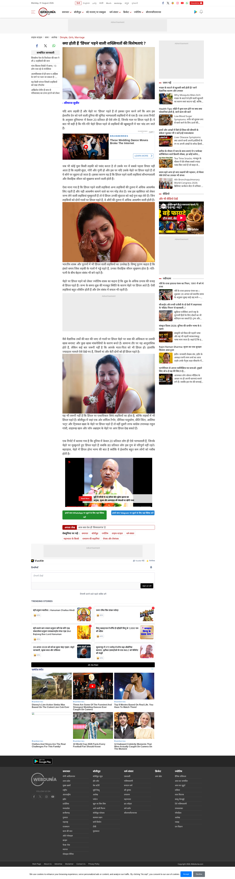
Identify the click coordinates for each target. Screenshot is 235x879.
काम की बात (67, 831)
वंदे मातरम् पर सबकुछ (96, 12)
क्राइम (65, 840)
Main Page (36, 864)
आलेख (54, 37)
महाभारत (127, 799)
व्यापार (65, 849)
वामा (47, 37)
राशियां (177, 790)
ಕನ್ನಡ (127, 3)
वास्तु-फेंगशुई (179, 799)
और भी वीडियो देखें (168, 199)
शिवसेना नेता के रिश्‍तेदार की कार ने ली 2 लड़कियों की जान (45, 59)
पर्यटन (95, 799)
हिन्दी (78, 3)
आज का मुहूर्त (180, 785)
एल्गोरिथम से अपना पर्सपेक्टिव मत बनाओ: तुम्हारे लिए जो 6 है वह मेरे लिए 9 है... (180, 369)
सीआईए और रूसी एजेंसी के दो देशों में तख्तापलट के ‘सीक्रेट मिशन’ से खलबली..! (180, 306)
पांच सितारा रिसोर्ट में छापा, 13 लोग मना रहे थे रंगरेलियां (43, 67)
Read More (85, 498)
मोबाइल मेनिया (68, 854)
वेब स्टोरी (96, 785)
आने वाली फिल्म (99, 808)
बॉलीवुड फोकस (98, 812)
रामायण (127, 794)
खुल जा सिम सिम (99, 803)
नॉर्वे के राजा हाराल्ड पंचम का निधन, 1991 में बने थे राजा (181, 285)
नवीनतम (167, 278)
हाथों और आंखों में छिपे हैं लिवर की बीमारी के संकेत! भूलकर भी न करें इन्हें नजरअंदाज (178, 131)
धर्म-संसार (113, 12)
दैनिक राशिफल (180, 776)
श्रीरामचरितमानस (153, 12)
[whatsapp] (53, 45)
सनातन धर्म (128, 785)
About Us (48, 864)
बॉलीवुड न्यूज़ (98, 776)
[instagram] (177, 3)
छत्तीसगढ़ (66, 812)
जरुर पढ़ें (167, 82)
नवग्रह (177, 822)
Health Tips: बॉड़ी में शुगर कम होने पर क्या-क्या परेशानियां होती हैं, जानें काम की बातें (180, 110)
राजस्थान (66, 826)
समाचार (65, 12)
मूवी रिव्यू (96, 790)
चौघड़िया (178, 812)
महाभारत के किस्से (71, 538)
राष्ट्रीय (65, 790)
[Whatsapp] (187, 3)
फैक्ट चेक (66, 844)
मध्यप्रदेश (66, 808)
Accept (186, 874)
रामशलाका (179, 808)
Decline (199, 874)
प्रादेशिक (66, 803)
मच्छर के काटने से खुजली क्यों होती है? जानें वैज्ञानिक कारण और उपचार (178, 89)
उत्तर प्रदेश (66, 780)
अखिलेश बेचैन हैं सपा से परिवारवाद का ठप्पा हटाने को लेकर (45, 91)
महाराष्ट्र (65, 822)
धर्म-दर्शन (127, 808)
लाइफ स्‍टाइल (36, 37)
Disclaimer (69, 864)
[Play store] (195, 11)
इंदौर (64, 799)
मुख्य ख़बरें (67, 785)
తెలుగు (108, 3)
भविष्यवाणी (128, 780)
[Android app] (42, 761)
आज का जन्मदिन (181, 780)
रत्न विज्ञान (179, 826)
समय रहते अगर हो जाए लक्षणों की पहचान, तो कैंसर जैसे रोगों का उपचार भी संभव (181, 174)
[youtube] (182, 3)
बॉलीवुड (77, 12)
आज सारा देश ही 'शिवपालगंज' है (92, 527)
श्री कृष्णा (127, 790)
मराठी (101, 3)
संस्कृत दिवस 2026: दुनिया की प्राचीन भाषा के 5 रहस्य (180, 327)
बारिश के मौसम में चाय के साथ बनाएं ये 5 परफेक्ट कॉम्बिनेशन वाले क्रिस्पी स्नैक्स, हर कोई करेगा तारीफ (180, 152)
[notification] (201, 11)
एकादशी (127, 776)
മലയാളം (118, 3)
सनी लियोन (97, 822)
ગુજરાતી (135, 3)
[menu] (34, 12)
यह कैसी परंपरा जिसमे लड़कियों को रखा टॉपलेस (44, 83)
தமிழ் (94, 3)
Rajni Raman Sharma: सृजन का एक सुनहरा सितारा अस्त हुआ (180, 348)
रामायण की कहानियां (90, 538)
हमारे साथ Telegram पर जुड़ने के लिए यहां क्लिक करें (132, 513)
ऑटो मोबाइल (68, 835)
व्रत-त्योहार (128, 803)
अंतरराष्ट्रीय (67, 794)
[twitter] (168, 3)
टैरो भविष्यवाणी (181, 803)
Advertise (58, 864)
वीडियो (166, 194)
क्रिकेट (126, 12)
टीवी (94, 826)
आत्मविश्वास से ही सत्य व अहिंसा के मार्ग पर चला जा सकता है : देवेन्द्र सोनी (44, 75)
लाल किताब (179, 794)
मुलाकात (96, 831)
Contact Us (80, 864)
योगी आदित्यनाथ (69, 776)
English (86, 3)
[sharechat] (173, 3)
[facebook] (163, 3)
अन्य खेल (158, 776)
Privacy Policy (93, 864)
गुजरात (65, 817)
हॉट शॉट (96, 780)
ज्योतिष (137, 12)
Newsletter (195, 3)
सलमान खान (97, 817)
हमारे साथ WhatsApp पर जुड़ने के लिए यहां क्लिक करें (84, 515)
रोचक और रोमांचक (111, 538)
